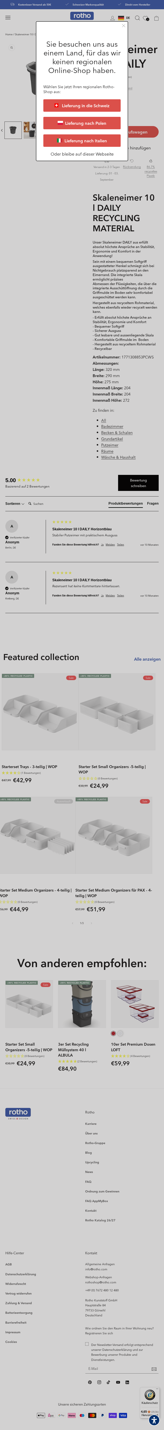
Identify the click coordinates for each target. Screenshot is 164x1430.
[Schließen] (123, 25)
